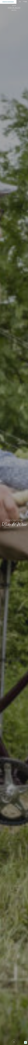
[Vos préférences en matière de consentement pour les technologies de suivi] (25, 1042)
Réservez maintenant (8, 1)
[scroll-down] (14, 1041)
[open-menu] (25, 1)
